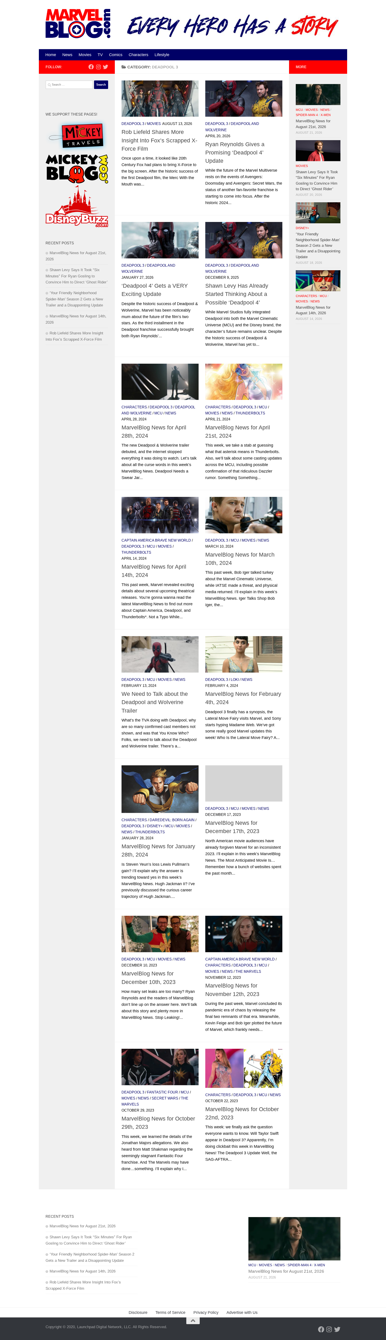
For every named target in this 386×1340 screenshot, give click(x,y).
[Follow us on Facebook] (91, 67)
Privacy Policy (205, 1312)
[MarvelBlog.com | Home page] (78, 23)
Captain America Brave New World (156, 540)
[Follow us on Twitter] (105, 67)
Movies (85, 55)
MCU (158, 413)
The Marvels (248, 971)
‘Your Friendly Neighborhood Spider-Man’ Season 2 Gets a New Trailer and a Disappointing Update (74, 299)
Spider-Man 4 (307, 115)
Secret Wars (165, 1098)
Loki (235, 680)
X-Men (326, 115)
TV (100, 55)
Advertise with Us (242, 1312)
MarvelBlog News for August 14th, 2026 (82, 1271)
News (67, 55)
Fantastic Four (162, 1092)
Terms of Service (170, 1312)
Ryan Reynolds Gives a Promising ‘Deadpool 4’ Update (234, 152)
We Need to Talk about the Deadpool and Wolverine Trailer (155, 702)
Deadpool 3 (133, 124)
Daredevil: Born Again (172, 820)
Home (50, 55)
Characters (138, 55)
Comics (115, 55)
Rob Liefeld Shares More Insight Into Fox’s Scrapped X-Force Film (159, 140)
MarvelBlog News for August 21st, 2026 (82, 1226)
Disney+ (155, 826)
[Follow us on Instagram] (98, 67)
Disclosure (138, 1312)
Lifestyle (162, 55)
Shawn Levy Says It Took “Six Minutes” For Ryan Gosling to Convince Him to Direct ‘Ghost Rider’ (77, 276)
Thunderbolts (250, 413)
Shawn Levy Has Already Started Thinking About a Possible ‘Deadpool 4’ (236, 294)
